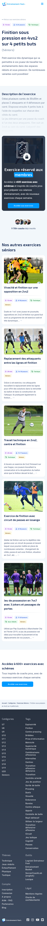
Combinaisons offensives (32, 753)
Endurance (30, 800)
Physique (6, 871)
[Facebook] (29, 920)
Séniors (6, 775)
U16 (4, 757)
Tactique (6, 875)
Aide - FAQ (7, 900)
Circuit (28, 834)
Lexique (29, 879)
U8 (3, 728)
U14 (4, 750)
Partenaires (8, 904)
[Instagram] (33, 920)
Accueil (4, 703)
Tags (28, 718)
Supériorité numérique (31, 747)
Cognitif (29, 841)
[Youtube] (38, 920)
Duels (28, 792)
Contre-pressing (33, 732)
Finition (29, 728)
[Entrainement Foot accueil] (13, 4)
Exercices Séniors (23, 703)
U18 (4, 764)
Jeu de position (33, 782)
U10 (4, 735)
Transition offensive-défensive (30, 768)
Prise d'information (34, 739)
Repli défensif (32, 818)
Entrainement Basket (32, 868)
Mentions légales (33, 894)
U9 (3, 732)
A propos (6, 897)
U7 (3, 724)
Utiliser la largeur (34, 821)
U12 (4, 742)
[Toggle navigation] (42, 4)
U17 (4, 760)
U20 (4, 771)
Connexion (7, 893)
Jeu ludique (31, 837)
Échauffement (9, 868)
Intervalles (30, 758)
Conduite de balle (34, 814)
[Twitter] (43, 920)
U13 (4, 746)
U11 (4, 739)
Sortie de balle (32, 785)
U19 (4, 768)
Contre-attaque (32, 807)
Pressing (29, 789)
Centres (29, 762)
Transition (30, 774)
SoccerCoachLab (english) (33, 874)
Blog (4, 907)
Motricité (29, 742)
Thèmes (6, 855)
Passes (29, 844)
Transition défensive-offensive (30, 827)
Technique (7, 861)
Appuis (28, 810)
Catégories (12, 703)
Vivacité (29, 796)
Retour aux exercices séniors (14, 20)
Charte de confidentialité (32, 898)
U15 (4, 753)
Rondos (29, 803)
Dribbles (29, 735)
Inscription (7, 889)
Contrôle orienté (33, 778)
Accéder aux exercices (23, 206)
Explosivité (30, 724)
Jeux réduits (8, 864)
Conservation (32, 848)
